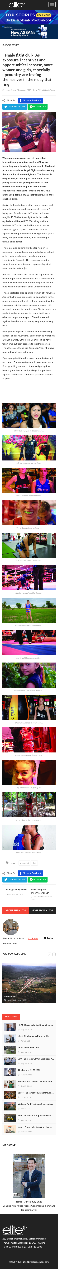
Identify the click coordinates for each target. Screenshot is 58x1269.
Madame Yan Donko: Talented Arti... (35, 1081)
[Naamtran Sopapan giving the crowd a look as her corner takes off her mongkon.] (29, 740)
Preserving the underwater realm (40, 891)
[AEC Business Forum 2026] (29, 31)
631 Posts (33, 938)
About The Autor (15, 910)
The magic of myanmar (15, 889)
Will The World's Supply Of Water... (36, 1115)
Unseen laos (10, 996)
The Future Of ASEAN (29, 1070)
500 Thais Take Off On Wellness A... (36, 1059)
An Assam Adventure (28, 1047)
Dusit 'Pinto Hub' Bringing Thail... (35, 1127)
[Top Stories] (29, 16)
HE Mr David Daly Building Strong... (35, 1025)
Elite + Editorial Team (46, 90)
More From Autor (42, 910)
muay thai (24, 863)
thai (34, 863)
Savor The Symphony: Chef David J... (36, 1092)
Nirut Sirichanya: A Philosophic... (34, 1036)
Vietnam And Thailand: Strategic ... (35, 1104)
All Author (48, 938)
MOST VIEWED (11, 1017)
